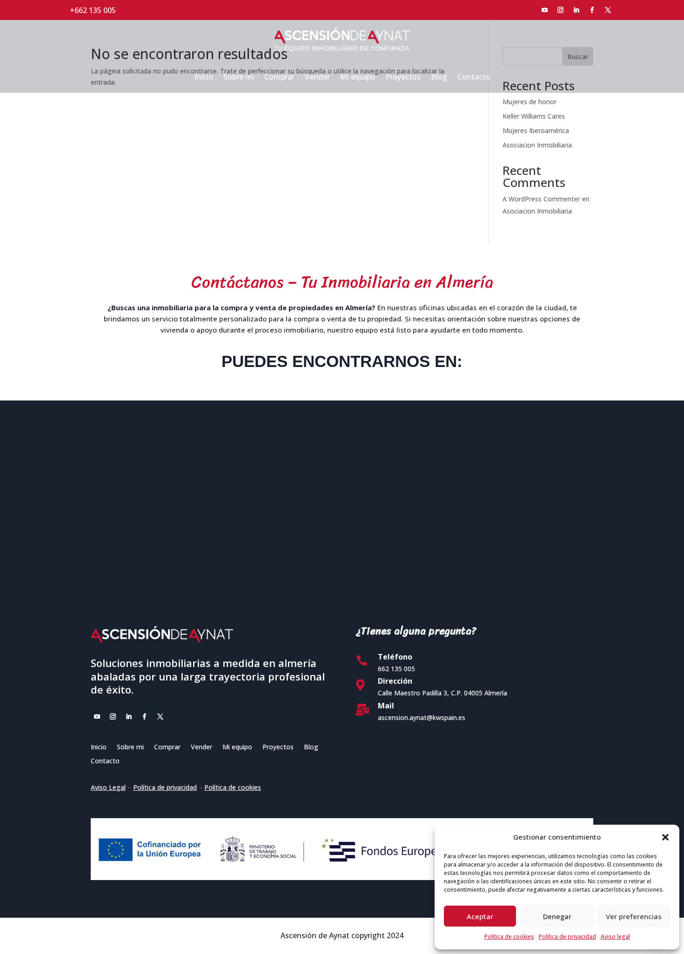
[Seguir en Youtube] (545, 10)
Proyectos (403, 77)
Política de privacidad (567, 937)
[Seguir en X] (608, 10)
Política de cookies (509, 937)
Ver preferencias (634, 916)
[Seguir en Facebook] (592, 10)
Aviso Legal (108, 787)
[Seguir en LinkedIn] (576, 10)
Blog (439, 77)
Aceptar (480, 916)
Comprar (279, 77)
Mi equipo (357, 77)
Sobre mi (238, 77)
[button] (665, 837)
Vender (317, 77)
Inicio (203, 77)
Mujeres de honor (530, 101)
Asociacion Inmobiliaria (537, 144)
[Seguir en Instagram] (561, 10)
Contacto (473, 77)
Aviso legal (615, 937)
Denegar (557, 916)
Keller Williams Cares (534, 116)
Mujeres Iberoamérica (536, 130)
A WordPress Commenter (541, 198)
